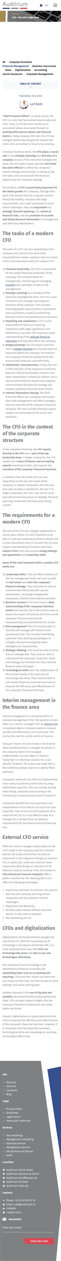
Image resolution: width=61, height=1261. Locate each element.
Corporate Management (39, 74)
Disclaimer (12, 1112)
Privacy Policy (14, 1108)
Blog (8, 1094)
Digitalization (23, 70)
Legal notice (13, 1116)
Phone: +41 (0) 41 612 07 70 (20, 1200)
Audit (9, 1155)
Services (11, 1086)
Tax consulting (14, 1135)
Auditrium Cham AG (17, 1185)
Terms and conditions (18, 1120)
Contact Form (13, 1212)
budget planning (23, 348)
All (4, 62)
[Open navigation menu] (55, 5)
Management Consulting (19, 1139)
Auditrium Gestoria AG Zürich (22, 1173)
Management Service (18, 1147)
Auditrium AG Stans (17, 1181)
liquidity (10, 285)
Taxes (8, 70)
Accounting (40, 70)
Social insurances (13, 74)
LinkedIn (11, 1208)
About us (11, 1082)
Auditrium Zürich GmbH (19, 1169)
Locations (11, 1090)
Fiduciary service (15, 1143)
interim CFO (51, 724)
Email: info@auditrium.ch (21, 1204)
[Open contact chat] (41, 5)
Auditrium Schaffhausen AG (21, 1177)
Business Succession (44, 66)
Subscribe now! (39, 1241)
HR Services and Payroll (19, 1151)
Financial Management (16, 66)
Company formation (20, 62)
